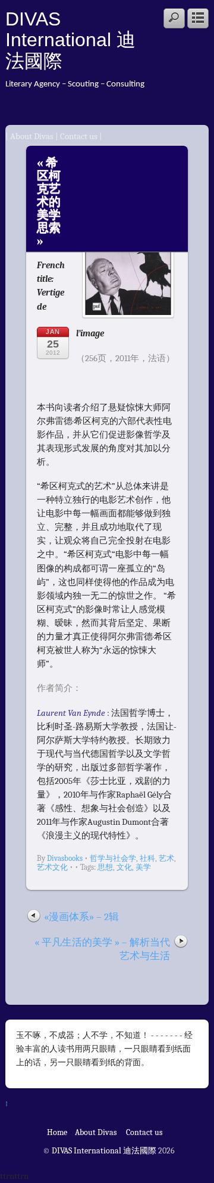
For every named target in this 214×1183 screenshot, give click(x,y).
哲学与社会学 (113, 858)
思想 (105, 867)
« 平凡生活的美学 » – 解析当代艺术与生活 (102, 949)
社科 (147, 858)
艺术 (166, 858)
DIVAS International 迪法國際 (70, 40)
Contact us (78, 136)
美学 (143, 867)
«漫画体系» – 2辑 (81, 916)
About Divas (32, 136)
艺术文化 (52, 867)
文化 (124, 867)
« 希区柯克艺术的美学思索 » (49, 201)
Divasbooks (65, 858)
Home (57, 1132)
